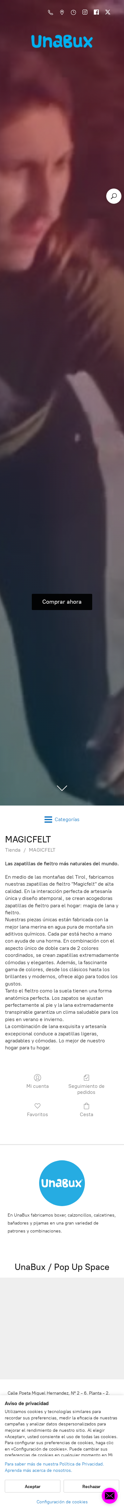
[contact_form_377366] (110, 1496)
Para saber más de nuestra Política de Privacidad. (54, 1464)
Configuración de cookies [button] (62, 1502)
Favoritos (37, 1114)
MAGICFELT (42, 850)
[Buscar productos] (114, 196)
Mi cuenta (37, 1086)
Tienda (12, 850)
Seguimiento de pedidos (86, 1089)
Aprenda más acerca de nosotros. (38, 1470)
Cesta (86, 1114)
